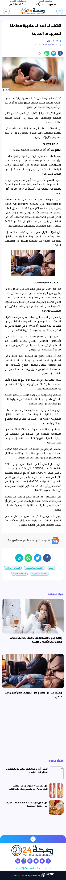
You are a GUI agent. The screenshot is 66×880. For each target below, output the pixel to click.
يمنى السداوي (52, 41)
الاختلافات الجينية (39, 574)
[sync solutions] (47, 875)
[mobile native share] (19, 558)
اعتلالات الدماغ (19, 574)
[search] (6, 11)
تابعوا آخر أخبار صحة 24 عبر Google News (29, 540)
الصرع (29, 107)
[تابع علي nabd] (23, 861)
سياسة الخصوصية (33, 868)
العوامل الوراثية (12, 568)
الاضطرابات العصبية (34, 568)
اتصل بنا (19, 868)
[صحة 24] (33, 11)
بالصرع (9, 418)
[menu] (59, 11)
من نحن (47, 868)
